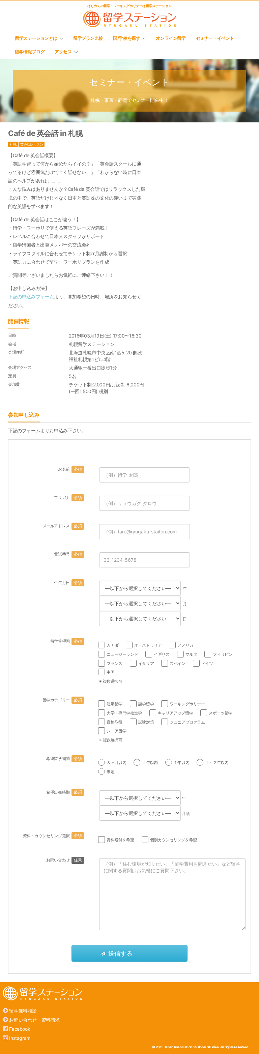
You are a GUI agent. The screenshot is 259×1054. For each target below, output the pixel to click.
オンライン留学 (170, 38)
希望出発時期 (64, 792)
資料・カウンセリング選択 (52, 835)
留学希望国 (66, 641)
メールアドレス (62, 525)
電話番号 (68, 554)
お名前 (70, 469)
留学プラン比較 (88, 38)
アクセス (63, 51)
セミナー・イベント (215, 38)
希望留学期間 (64, 758)
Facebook (19, 1029)
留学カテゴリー (62, 699)
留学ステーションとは (36, 38)
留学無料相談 (23, 1011)
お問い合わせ (64, 859)
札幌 (13, 144)
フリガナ (68, 497)
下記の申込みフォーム (31, 296)
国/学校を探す (126, 38)
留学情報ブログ (30, 51)
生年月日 (68, 582)
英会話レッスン (31, 144)
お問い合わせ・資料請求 (34, 1020)
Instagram (19, 1038)
